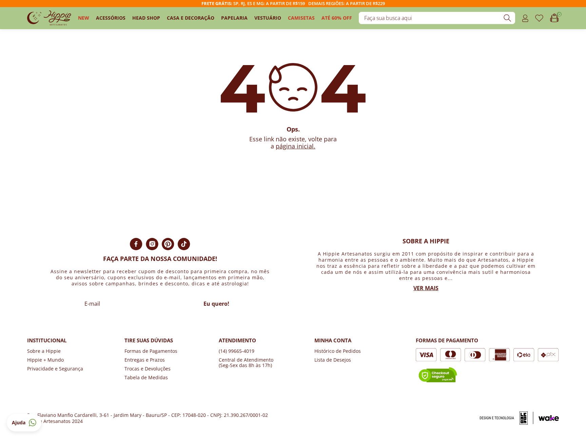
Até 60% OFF (336, 18)
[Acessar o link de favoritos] (539, 18)
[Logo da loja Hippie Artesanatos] (49, 18)
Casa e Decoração (190, 18)
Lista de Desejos (332, 360)
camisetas (301, 18)
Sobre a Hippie (44, 351)
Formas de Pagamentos (150, 351)
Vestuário (267, 18)
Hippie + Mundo (45, 360)
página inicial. (295, 146)
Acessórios (110, 18)
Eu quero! (216, 303)
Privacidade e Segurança (55, 368)
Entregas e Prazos (144, 360)
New (83, 18)
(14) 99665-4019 (236, 351)
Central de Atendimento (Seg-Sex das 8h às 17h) (246, 362)
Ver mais (425, 288)
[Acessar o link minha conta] (525, 18)
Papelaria (234, 18)
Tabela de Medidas (146, 377)
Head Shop (146, 18)
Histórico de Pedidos (337, 351)
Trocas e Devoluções (147, 368)
